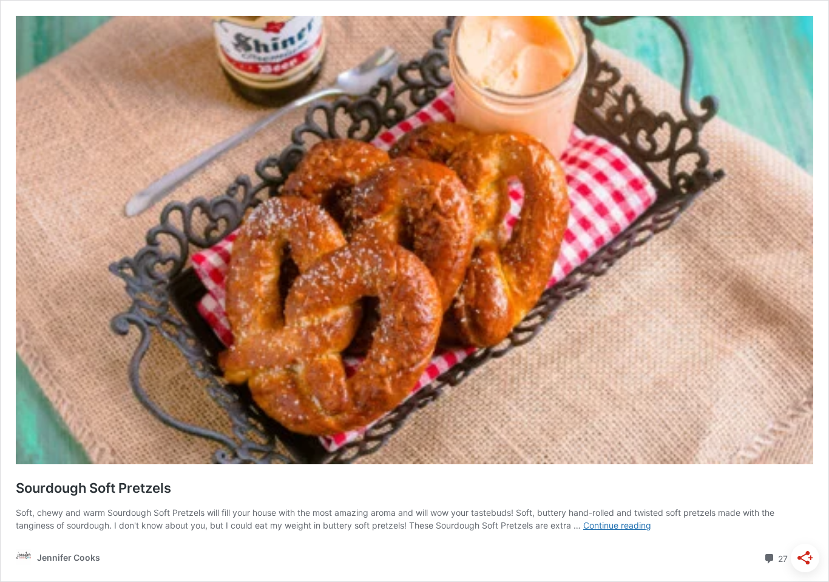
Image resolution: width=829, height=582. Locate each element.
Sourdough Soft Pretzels (93, 488)
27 (782, 558)
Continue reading (617, 525)
